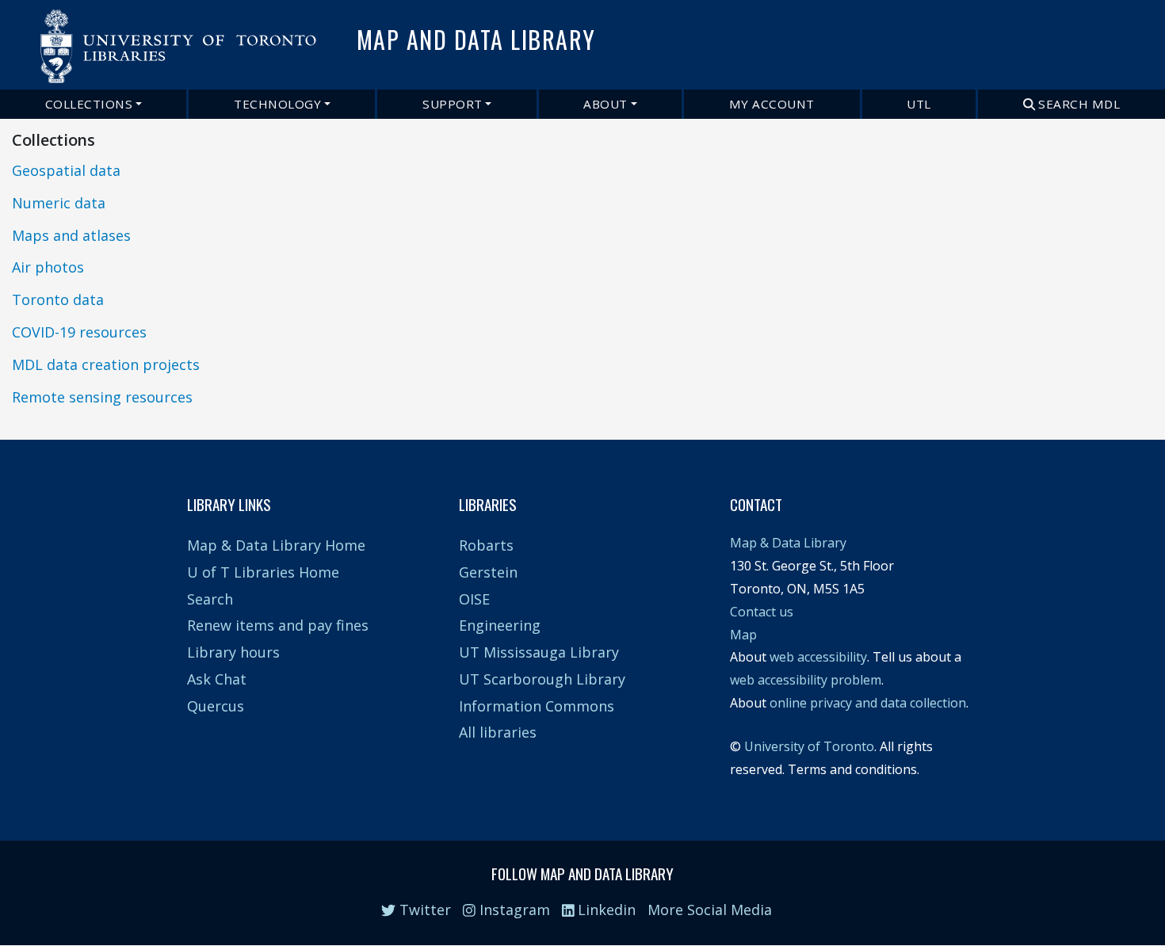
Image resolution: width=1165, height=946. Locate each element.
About (605, 104)
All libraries (498, 732)
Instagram (513, 909)
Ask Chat (216, 679)
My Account (772, 104)
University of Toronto (809, 746)
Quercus (215, 705)
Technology (277, 104)
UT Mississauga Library (539, 652)
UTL (919, 104)
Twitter (423, 909)
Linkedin (605, 909)
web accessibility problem (805, 680)
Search (210, 598)
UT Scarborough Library (542, 679)
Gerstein (488, 572)
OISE (474, 598)
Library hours (233, 652)
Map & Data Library (788, 542)
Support (452, 104)
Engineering (499, 625)
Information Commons (536, 705)
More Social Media (709, 909)
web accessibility (818, 657)
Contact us (761, 611)
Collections (89, 104)
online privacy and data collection (868, 702)
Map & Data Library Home (276, 545)
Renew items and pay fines (278, 625)
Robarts (486, 545)
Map (743, 634)
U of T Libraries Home (263, 572)
